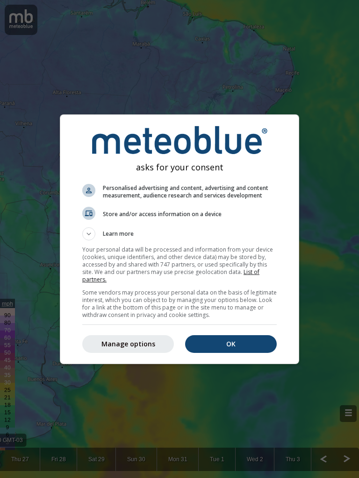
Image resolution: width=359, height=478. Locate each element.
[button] (179, 233)
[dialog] (179, 239)
